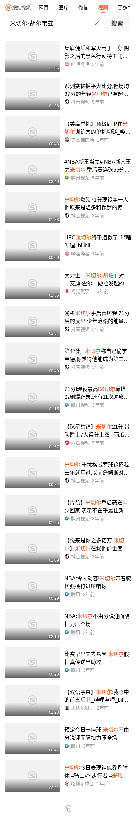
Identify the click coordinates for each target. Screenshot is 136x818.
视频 (103, 7)
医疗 (63, 7)
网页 (44, 7)
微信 (83, 7)
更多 (123, 7)
